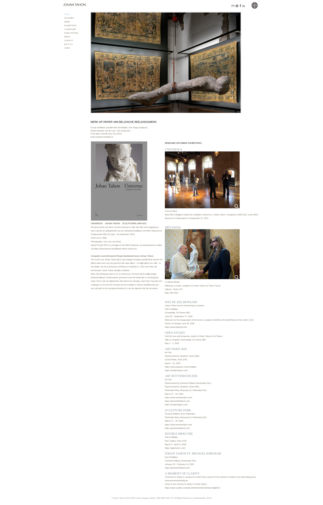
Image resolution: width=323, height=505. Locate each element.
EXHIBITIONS (70, 25)
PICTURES (69, 18)
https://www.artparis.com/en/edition (180, 367)
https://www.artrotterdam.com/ (178, 397)
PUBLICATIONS (71, 33)
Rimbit (209, 498)
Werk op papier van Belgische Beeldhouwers (123, 121)
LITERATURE (70, 29)
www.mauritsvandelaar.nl (101, 137)
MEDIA (67, 37)
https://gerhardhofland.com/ (177, 401)
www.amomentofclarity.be (176, 480)
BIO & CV (68, 44)
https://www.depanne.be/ (176, 327)
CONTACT (68, 40)
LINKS (67, 48)
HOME (67, 14)
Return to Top (315, 502)
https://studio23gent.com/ (176, 370)
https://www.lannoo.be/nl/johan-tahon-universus (115, 249)
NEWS (67, 22)
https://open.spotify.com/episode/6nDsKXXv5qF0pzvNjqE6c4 (192, 488)
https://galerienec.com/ (175, 448)
